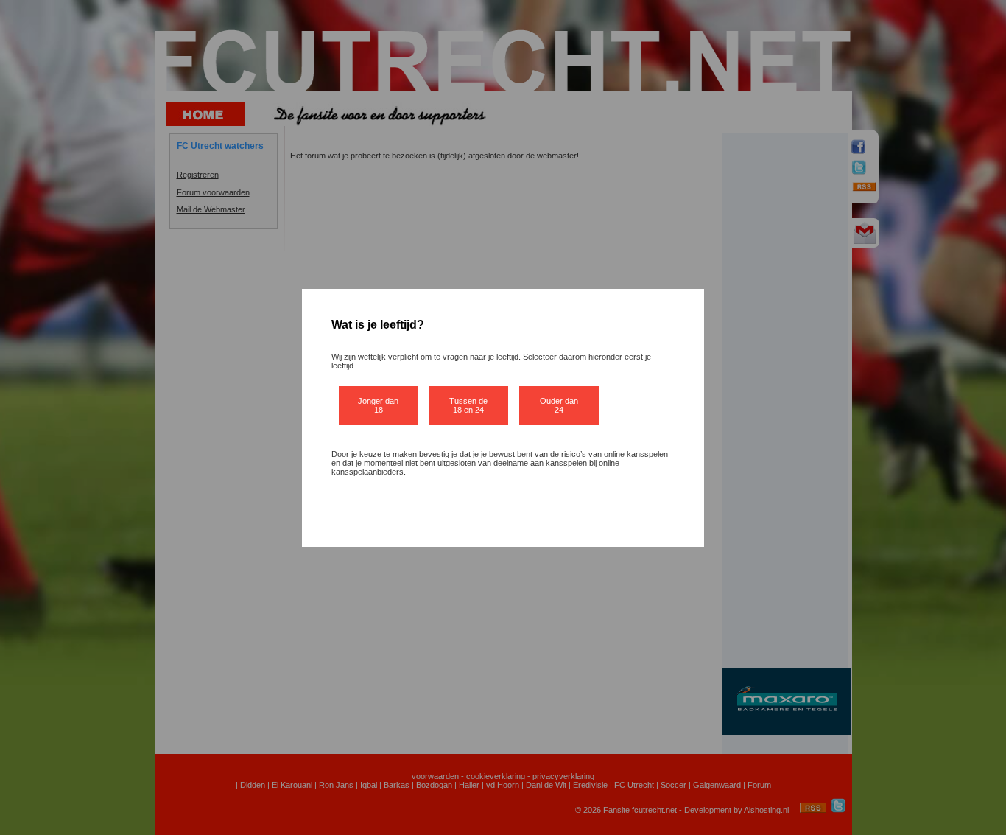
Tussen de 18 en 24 (468, 405)
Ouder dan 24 (559, 405)
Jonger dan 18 (378, 405)
